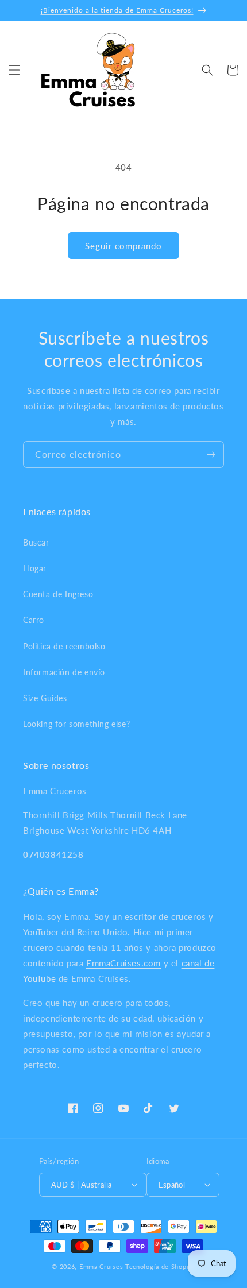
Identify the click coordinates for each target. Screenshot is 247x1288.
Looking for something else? (76, 724)
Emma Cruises (101, 1266)
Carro (33, 620)
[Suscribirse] (210, 454)
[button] (14, 70)
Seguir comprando (123, 246)
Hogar (35, 568)
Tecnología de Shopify (160, 1266)
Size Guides (45, 698)
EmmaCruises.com (123, 963)
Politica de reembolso (64, 646)
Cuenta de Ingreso (58, 594)
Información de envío (64, 672)
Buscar (36, 542)
